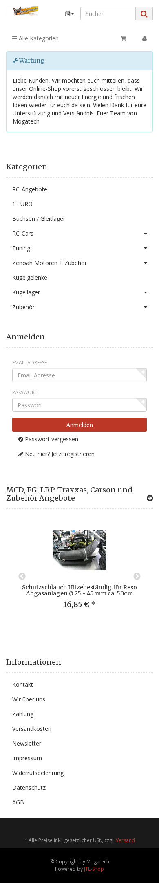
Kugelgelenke (29, 277)
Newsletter (26, 743)
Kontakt (22, 684)
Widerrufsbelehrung (38, 773)
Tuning (21, 248)
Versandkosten (31, 728)
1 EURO (22, 204)
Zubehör (23, 307)
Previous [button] (22, 576)
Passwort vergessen (50, 439)
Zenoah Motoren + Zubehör (49, 263)
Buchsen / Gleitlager (38, 218)
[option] (79, 572)
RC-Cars (22, 233)
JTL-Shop (94, 868)
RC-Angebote (29, 189)
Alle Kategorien (38, 38)
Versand (125, 840)
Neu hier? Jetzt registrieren (59, 454)
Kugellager (26, 292)
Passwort (25, 392)
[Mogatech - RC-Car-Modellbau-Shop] (26, 11)
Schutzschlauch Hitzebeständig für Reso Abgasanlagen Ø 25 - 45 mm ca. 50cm (79, 590)
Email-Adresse (29, 362)
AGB (18, 802)
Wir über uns (28, 699)
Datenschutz (29, 787)
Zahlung (22, 714)
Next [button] (137, 576)
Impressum (27, 758)
